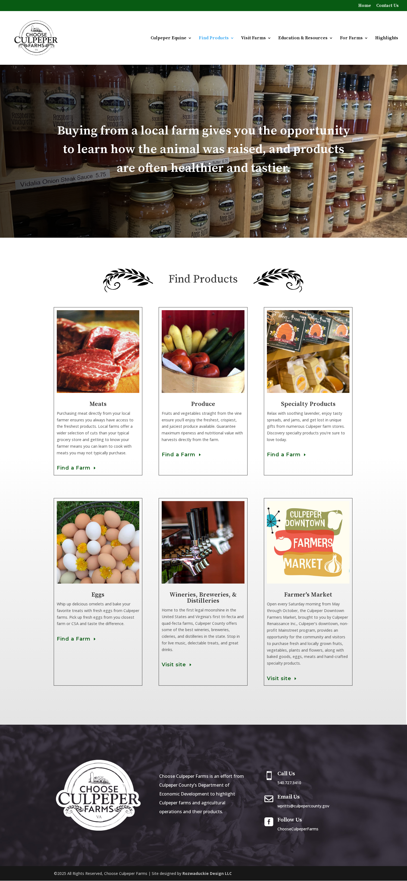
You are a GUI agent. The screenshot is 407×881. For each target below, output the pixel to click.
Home (364, 5)
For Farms (351, 38)
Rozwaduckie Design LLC (207, 873)
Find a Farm (74, 468)
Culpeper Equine (168, 38)
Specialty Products (308, 404)
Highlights (386, 38)
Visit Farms (253, 38)
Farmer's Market (308, 594)
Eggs (97, 594)
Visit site (174, 665)
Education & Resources (303, 38)
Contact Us (387, 5)
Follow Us (289, 820)
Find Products (214, 38)
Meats (98, 404)
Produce (203, 404)
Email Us (288, 797)
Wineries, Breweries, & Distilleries (203, 598)
